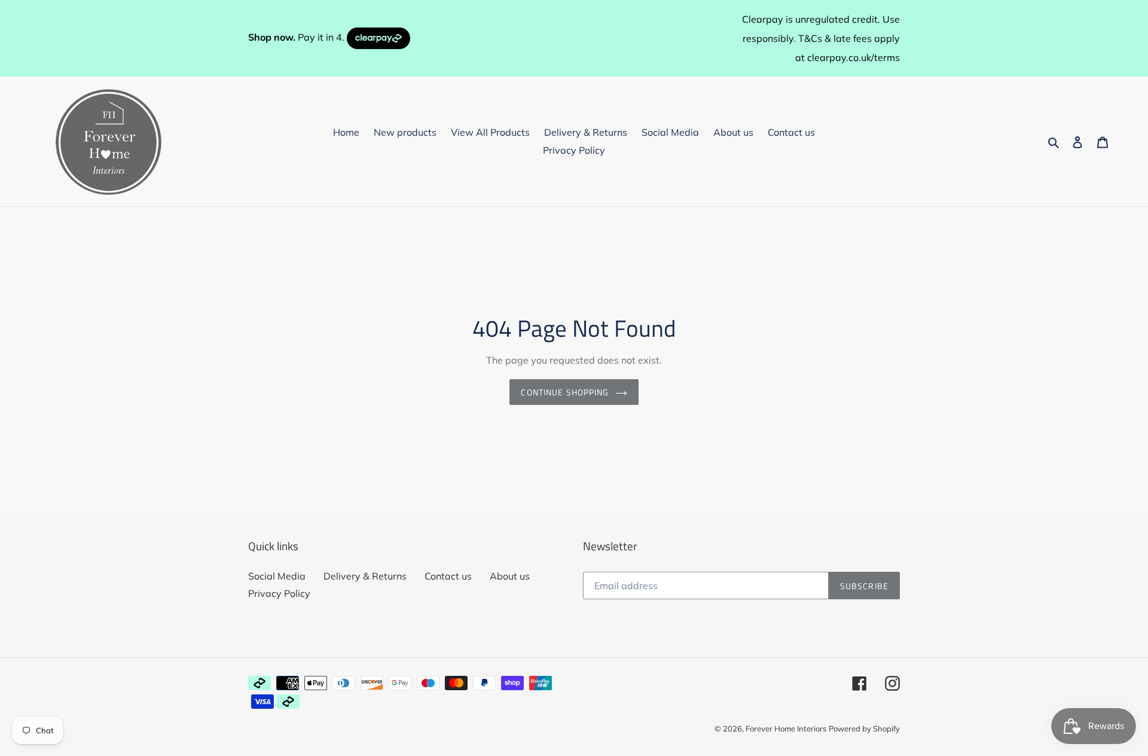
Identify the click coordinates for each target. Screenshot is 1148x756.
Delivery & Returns (365, 576)
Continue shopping (565, 392)
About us (510, 576)
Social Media (277, 576)
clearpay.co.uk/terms (853, 57)
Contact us (448, 576)
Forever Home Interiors (786, 728)
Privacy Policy (279, 593)
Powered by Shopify (864, 728)
